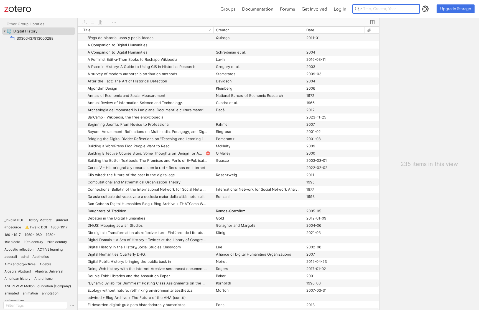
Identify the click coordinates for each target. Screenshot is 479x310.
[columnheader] (145, 30)
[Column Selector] (372, 22)
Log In (340, 9)
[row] (228, 30)
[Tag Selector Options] (72, 305)
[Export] (84, 22)
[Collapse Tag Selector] (38, 215)
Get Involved (314, 9)
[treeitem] (38, 31)
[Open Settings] (425, 9)
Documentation (257, 9)
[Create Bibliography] (100, 22)
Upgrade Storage (455, 8)
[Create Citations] (92, 22)
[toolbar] (228, 22)
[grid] (228, 168)
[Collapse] (4, 31)
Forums (287, 9)
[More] (114, 22)
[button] (13, 220)
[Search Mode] (358, 8)
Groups (227, 9)
